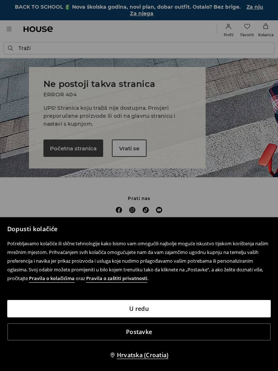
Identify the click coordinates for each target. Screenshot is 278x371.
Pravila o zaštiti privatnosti (116, 278)
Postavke (139, 332)
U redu (139, 309)
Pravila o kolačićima (52, 278)
